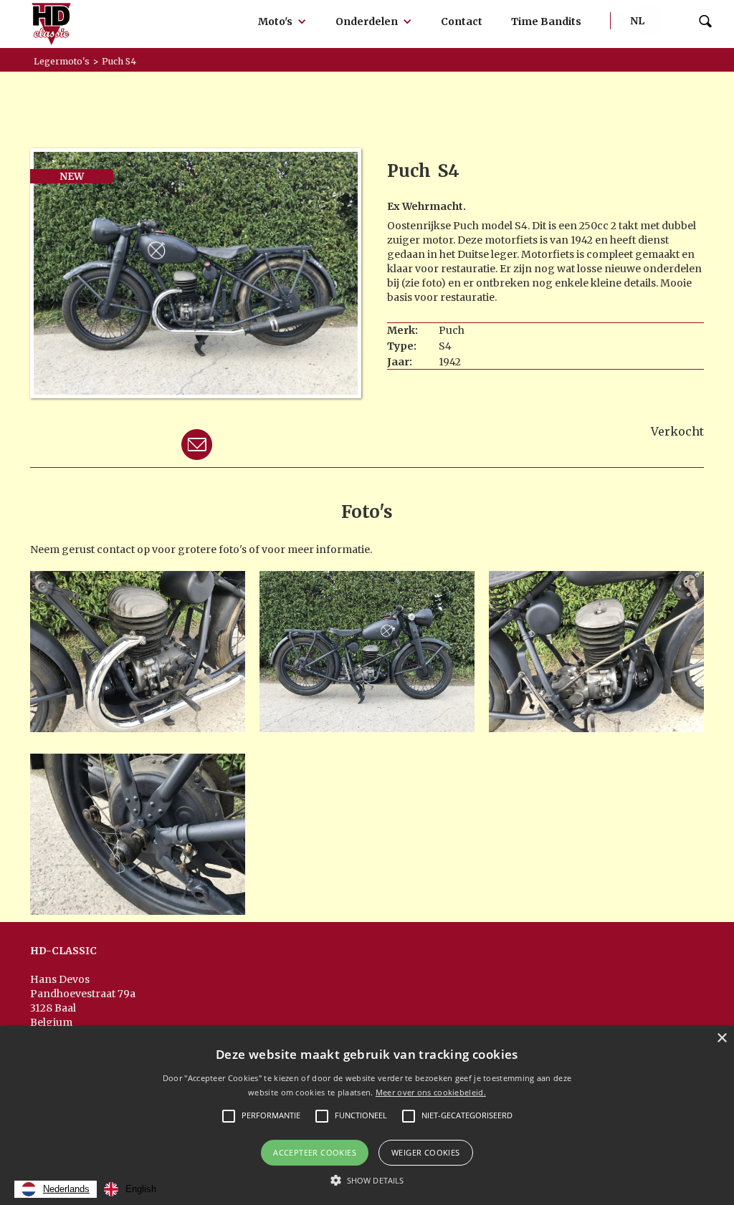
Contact (461, 21)
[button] (282, 21)
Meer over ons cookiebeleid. (431, 1092)
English (140, 1189)
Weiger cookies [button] (425, 1152)
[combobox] (55, 1189)
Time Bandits (546, 21)
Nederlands (66, 1189)
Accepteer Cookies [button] (314, 1152)
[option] (130, 1189)
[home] (51, 24)
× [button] (721, 1038)
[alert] (367, 1115)
